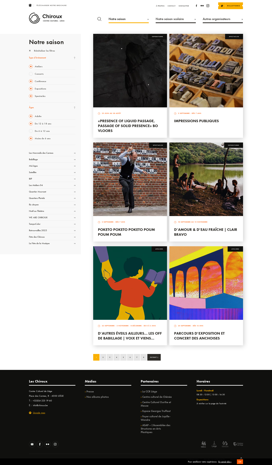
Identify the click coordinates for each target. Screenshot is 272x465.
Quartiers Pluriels (37, 198)
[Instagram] (207, 6)
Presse (90, 391)
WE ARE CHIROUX (38, 217)
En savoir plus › (225, 461)
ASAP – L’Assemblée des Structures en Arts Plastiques (155, 428)
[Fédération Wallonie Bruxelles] (225, 444)
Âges (31, 107)
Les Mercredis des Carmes (41, 152)
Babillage (33, 159)
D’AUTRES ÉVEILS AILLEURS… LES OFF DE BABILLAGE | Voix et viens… (130, 336)
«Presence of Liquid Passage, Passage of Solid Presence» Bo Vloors (128, 125)
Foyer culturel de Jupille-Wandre (155, 418)
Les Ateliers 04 (36, 185)
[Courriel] (32, 444)
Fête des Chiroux (37, 236)
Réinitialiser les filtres (44, 50)
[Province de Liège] (236, 444)
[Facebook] (196, 6)
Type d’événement (37, 57)
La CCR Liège (149, 391)
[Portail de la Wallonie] (203, 444)
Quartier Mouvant (37, 191)
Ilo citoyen (34, 204)
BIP (30, 178)
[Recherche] (99, 18)
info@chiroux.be (40, 405)
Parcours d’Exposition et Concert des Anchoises (199, 336)
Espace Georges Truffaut (156, 411)
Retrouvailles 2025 (38, 230)
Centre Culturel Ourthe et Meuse (156, 403)
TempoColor (34, 223)
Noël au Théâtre (36, 211)
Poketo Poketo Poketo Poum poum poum (126, 232)
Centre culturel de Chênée (157, 397)
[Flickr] (202, 6)
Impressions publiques (196, 120)
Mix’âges (33, 165)
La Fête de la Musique (39, 243)
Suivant (154, 357)
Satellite (32, 172)
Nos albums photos (97, 397)
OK (239, 461)
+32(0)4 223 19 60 (42, 400)
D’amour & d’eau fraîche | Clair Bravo (205, 232)
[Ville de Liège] (214, 444)
